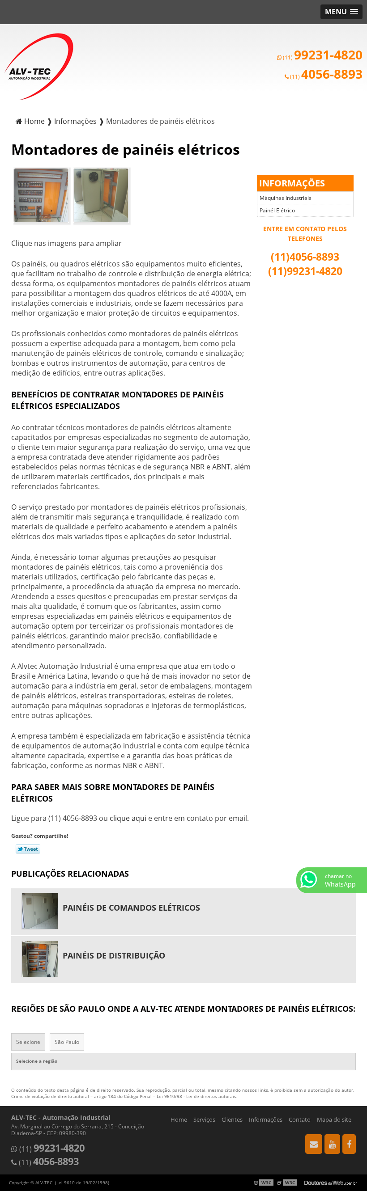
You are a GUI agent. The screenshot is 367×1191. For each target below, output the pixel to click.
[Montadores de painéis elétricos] (41, 194)
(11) (322, 57)
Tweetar (28, 849)
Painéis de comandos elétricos (131, 907)
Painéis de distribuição (114, 955)
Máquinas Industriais (286, 198)
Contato (300, 1119)
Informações (292, 183)
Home (179, 1119)
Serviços (204, 1119)
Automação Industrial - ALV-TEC (38, 66)
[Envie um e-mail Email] (313, 1144)
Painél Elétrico (277, 210)
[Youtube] (332, 1144)
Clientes (232, 1119)
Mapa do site (334, 1119)
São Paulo (67, 1042)
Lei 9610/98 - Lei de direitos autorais (196, 1096)
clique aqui (128, 818)
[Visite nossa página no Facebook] (349, 1144)
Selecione (28, 1042)
